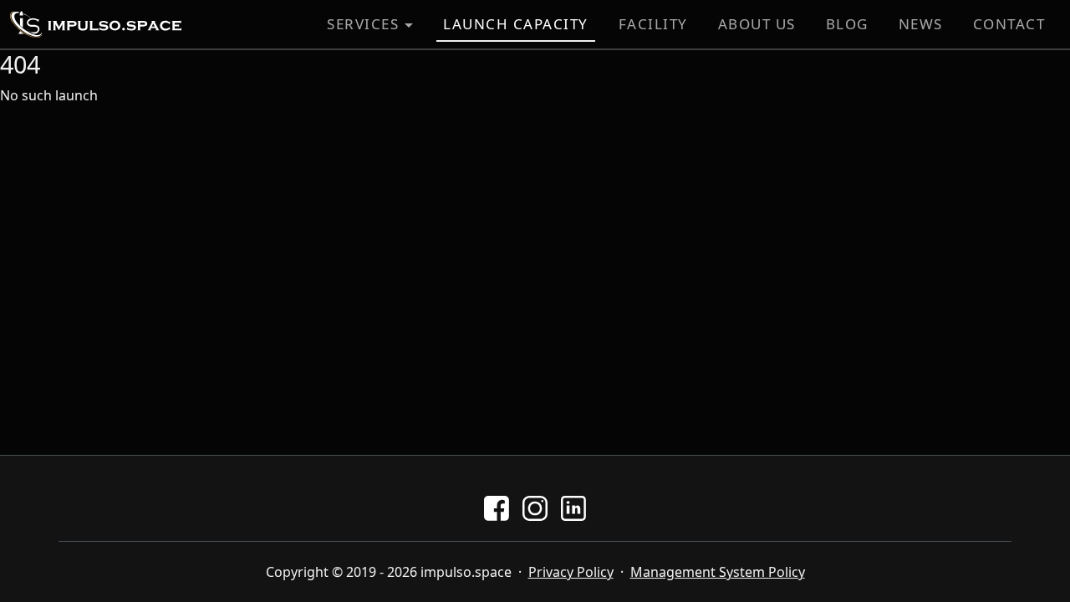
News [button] (921, 23)
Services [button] (363, 23)
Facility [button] (653, 23)
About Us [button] (757, 23)
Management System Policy (717, 572)
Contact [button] (1009, 23)
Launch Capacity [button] (515, 23)
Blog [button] (847, 23)
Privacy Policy (571, 572)
